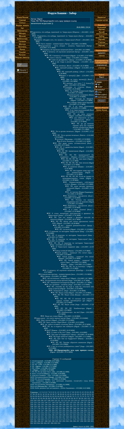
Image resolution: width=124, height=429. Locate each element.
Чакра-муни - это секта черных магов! (51, 318)
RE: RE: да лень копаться (81, 114)
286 (38, 421)
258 (67, 417)
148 (60, 405)
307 (48, 423)
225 (78, 413)
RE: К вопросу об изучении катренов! (59, 52)
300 (88, 421)
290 (53, 421)
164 (53, 407)
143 (42, 405)
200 (53, 411)
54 (34, 396)
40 (63, 394)
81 (36, 398)
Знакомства (22, 31)
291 (56, 421)
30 (39, 394)
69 (71, 396)
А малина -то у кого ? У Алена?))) (79, 83)
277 (71, 419)
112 (62, 400)
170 (74, 407)
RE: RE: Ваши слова (60, 293)
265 (92, 417)
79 (31, 398)
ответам (101, 68)
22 (83, 392)
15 (65, 392)
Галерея (22, 41)
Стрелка (102, 42)
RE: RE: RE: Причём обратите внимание (69, 342)
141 (35, 405)
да (59, 141)
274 (60, 419)
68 (68, 396)
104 (35, 400)
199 (49, 411)
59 (46, 396)
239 (63, 415)
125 (42, 403)
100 (85, 398)
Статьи (22, 23)
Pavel (78, 40)
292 (60, 421)
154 (81, 405)
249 (35, 417)
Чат (22, 28)
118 (82, 400)
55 (36, 396)
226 (81, 413)
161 (42, 407)
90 (59, 398)
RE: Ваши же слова (49, 316)
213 (35, 413)
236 (53, 415)
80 (34, 398)
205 (71, 411)
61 (51, 396)
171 (78, 407)
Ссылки (22, 52)
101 (88, 398)
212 (31, 413)
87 (52, 398)
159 (35, 407)
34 (48, 394)
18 (73, 392)
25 (90, 392)
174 (88, 407)
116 (75, 400)
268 (38, 419)
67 (66, 396)
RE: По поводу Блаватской (77, 91)
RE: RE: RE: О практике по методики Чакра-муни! (72, 243)
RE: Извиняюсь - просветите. (76, 196)
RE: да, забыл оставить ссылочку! (55, 324)
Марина (76, 32)
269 (42, 419)
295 (71, 421)
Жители (22, 44)
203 (63, 411)
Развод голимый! (61, 251)
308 (52, 423)
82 (39, 398)
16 (68, 392)
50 (88, 394)
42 (68, 394)
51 (90, 394)
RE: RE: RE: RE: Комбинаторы (70, 308)
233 (42, 415)
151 (71, 405)
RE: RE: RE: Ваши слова (64, 295)
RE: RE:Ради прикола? (59, 336)
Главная (22, 20)
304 (38, 423)
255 (56, 417)
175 (92, 407)
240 (67, 415)
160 (38, 407)
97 (77, 398)
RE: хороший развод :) (65, 68)
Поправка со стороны (74, 87)
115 (72, 400)
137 (85, 403)
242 (74, 415)
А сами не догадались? (59, 60)
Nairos (82, 135)
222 (67, 413)
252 (46, 417)
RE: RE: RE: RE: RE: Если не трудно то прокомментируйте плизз (78, 177)
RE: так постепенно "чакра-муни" (57, 278)
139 (92, 403)
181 (49, 409)
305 (41, 423)
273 (56, 419)
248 (31, 417)
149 (63, 405)
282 (88, 419)
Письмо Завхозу (22, 57)
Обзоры (22, 33)
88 (54, 398)
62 (53, 396)
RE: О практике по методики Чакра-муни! (63, 231)
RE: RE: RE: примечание (68, 151)
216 (46, 413)
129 (56, 403)
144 (46, 405)
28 (34, 394)
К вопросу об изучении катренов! (55, 50)
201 (56, 411)
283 (92, 419)
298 (81, 421)
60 (48, 396)
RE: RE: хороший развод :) (69, 72)
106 (42, 400)
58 (44, 396)
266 (31, 419)
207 (78, 411)
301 (92, 421)
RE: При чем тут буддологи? (59, 334)
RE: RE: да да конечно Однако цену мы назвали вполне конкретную (83, 125)
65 (61, 396)
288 (46, 421)
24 (88, 392)
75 (85, 396)
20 (78, 392)
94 (69, 398)
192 (88, 409)
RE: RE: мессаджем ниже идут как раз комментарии (80, 171)
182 (53, 409)
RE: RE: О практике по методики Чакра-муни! (67, 235)
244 (81, 415)
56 (39, 396)
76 (88, 396)
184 (60, 409)
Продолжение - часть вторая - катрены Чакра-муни (62, 46)
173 (85, 407)
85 (46, 398)
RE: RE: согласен (63, 229)
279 (78, 419)
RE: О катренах (71, 167)
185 (63, 409)
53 (31, 396)
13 (61, 392)
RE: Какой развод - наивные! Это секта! (76, 257)
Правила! (102, 17)
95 (72, 398)
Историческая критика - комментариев (55, 274)
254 (53, 417)
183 (56, 409)
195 (35, 411)
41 (66, 394)
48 (83, 394)
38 (58, 394)
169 (71, 407)
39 (61, 394)
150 (67, 405)
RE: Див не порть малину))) (74, 79)
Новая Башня (22, 17)
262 (81, 417)
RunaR (101, 32)
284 (31, 421)
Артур (81, 36)
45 (76, 394)
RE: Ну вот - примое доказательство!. (70, 225)
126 (46, 403)
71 (76, 396)
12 (58, 392)
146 (53, 405)
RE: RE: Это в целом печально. (66, 135)
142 (38, 405)
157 (92, 405)
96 (75, 398)
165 (56, 407)
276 (67, 419)
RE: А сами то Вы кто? (57, 332)
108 (48, 400)
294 (67, 421)
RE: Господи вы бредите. (82, 99)
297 (78, 421)
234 (46, 415)
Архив (101, 29)
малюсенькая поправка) (78, 95)
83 (41, 398)
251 (42, 417)
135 (78, 403)
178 (38, 409)
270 (46, 419)
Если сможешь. (60, 66)
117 (78, 400)
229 (92, 413)
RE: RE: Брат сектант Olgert (51, 322)
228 (88, 413)
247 (92, 415)
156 (88, 405)
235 (49, 415)
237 (56, 415)
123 (35, 403)
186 (67, 409)
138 (88, 403)
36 (53, 394)
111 (59, 400)
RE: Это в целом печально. (63, 131)
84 (44, 398)
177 (35, 409)
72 (78, 396)
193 (92, 409)
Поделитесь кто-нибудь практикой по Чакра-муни (52, 32)
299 (85, 421)
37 (56, 394)
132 (67, 403)
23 (85, 392)
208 (81, 411)
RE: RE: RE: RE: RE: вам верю (74, 159)
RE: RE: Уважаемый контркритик (57, 282)
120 (88, 400)
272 (53, 419)
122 (31, 403)
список (102, 56)
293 (63, 421)
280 (81, 419)
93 (67, 398)
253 (49, 417)
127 (49, 403)
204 (67, 411)
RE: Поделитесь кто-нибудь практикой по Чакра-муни (56, 36)
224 (74, 413)
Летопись (22, 47)
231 (35, 415)
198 (46, 411)
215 (42, 413)
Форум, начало (22, 25)
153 (78, 405)
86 (49, 398)
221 (63, 413)
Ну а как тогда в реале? (62, 62)
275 (63, 419)
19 (75, 392)
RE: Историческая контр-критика (55, 280)
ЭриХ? (48, 330)
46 (78, 394)
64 (58, 396)
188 (74, 409)
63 (56, 396)
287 (42, 421)
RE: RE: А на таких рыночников (79, 106)
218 (53, 413)
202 (60, 411)
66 (63, 396)
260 (74, 417)
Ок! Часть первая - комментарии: (51, 44)
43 (71, 394)
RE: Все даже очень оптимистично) (70, 143)
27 (31, 394)
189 (78, 409)
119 (85, 400)
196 (38, 411)
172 (81, 407)
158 (31, 407)
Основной (101, 27)
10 (53, 392)
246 (88, 415)
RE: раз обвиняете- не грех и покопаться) (82, 119)
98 (80, 398)
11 (56, 392)
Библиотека (22, 39)
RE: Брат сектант (44, 320)
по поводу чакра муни (77, 102)
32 (44, 394)
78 (93, 396)
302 (31, 423)
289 (49, 421)
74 (83, 396)
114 (68, 400)
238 (60, 415)
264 (88, 417)
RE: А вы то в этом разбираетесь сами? (64, 346)
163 (49, 407)
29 (36, 394)
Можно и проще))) (68, 75)
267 (35, 419)
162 (46, 407)
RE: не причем (72, 192)
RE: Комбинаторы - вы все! (69, 312)
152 (74, 405)
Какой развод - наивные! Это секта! (71, 253)
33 (46, 394)
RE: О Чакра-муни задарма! (63, 247)
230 (31, 415)
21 (80, 392)
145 (49, 405)
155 (85, 405)
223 (71, 413)
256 (60, 417)
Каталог (22, 55)
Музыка (22, 36)
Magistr (80, 426)
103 (31, 400)
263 (85, 417)
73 (80, 396)
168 (67, 407)
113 (65, 400)
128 (53, 403)
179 (42, 409)
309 (55, 423)
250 (38, 417)
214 (38, 413)
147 (56, 405)
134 (74, 403)
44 (73, 394)
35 (51, 394)
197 (42, 411)
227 (85, 413)
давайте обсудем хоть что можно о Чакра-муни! (55, 40)
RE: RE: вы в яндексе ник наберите (59, 326)
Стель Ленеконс (67, 141)
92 (64, 398)
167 (63, 407)
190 (81, 409)
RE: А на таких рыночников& (78, 110)
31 (41, 394)
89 (57, 398)
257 (63, 417)
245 (85, 415)
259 (71, 417)
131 (63, 403)
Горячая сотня (102, 20)
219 (56, 413)
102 (92, 398)
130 (60, 403)
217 (49, 413)
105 (38, 400)
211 (92, 411)
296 (74, 421)
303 (35, 423)
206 (74, 411)
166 (60, 407)
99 (82, 398)
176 (31, 409)
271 (49, 419)
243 (78, 415)
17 (70, 392)
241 (71, 415)
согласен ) (60, 139)
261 (78, 417)
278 (74, 419)
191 (85, 409)
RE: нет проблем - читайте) (57, 285)
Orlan (71, 50)
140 (31, 405)
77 (90, 396)
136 (81, 403)
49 (85, 394)
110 (55, 400)
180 (46, 409)
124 (38, 403)
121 (92, 400)
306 (45, 423)
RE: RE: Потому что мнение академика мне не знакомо (80, 201)
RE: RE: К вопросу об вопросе (58, 56)
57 (41, 396)
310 (58, 423)
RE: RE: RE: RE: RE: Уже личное (75, 163)
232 (38, 415)
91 (62, 398)
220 (60, 413)
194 (31, 411)
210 (88, 411)
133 (71, 403)
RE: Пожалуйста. (56, 291)
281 (85, 419)
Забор (102, 36)
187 (71, 409)
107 (45, 400)
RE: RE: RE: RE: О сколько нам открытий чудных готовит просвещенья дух (75, 300)
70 (73, 396)
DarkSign (79, 270)
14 (63, 392)
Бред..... (65, 264)
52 (93, 394)
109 (52, 400)
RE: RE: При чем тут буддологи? (63, 339)
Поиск (22, 49)
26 (93, 392)
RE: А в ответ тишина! (75, 209)
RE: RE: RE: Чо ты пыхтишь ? (74, 266)
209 (85, 411)
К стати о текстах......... (57, 58)
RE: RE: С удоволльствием (67, 147)
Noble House (101, 110)
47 (80, 394)
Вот (43, 276)
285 (35, 421)
